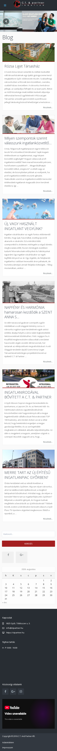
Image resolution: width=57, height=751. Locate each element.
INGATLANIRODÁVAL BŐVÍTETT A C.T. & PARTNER (27, 394)
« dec (4, 602)
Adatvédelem (8, 742)
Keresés (28, 543)
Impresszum (7, 747)
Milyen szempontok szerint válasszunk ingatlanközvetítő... (28, 140)
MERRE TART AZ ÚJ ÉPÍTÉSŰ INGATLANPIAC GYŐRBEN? (27, 475)
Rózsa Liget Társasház (22, 66)
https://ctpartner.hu (15, 632)
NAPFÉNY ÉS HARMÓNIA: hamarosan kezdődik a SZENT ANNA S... (28, 312)
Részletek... (48, 107)
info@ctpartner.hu (14, 628)
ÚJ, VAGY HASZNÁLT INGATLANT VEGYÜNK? (23, 226)
